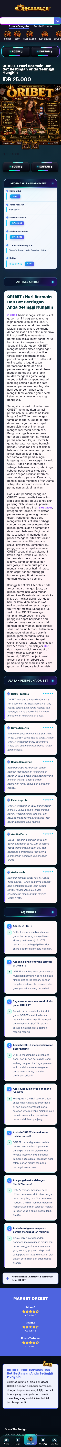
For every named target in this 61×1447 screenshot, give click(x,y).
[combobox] (27, 20)
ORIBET (12, 315)
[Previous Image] (2, 115)
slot (46, 646)
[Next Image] (58, 115)
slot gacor (45, 507)
